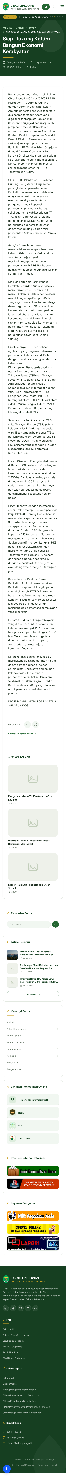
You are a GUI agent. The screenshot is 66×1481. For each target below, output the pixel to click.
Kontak (54, 1465)
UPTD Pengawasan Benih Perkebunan (22, 1412)
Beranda (7, 28)
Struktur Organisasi (12, 1346)
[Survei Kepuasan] (33, 1229)
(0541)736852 (14, 1431)
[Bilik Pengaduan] (33, 1216)
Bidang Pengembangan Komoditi (19, 1389)
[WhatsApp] (35, 1308)
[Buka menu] (62, 7)
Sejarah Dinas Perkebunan (16, 1335)
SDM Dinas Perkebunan (15, 1358)
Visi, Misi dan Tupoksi (13, 1340)
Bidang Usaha (10, 1383)
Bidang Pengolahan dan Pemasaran (21, 1395)
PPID (11, 1465)
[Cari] (46, 7)
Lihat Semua (31, 994)
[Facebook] (13, 1308)
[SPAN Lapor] (33, 1243)
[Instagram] (6, 1308)
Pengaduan (43, 1465)
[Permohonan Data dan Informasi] (33, 1171)
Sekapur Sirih (9, 1329)
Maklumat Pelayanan (25, 1465)
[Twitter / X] (21, 1308)
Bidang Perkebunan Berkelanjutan (20, 1401)
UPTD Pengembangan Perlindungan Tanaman (26, 1406)
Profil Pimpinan (11, 1352)
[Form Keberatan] (33, 1183)
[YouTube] (28, 1308)
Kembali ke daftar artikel (20, 733)
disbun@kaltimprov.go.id (19, 1443)
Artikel (20, 28)
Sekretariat (8, 1378)
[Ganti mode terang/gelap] (54, 7)
